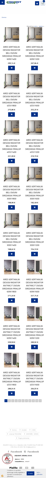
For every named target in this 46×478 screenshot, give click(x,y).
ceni (35, 26)
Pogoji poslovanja (23, 438)
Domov (4, 17)
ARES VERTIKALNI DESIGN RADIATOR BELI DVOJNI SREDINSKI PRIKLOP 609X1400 (11, 53)
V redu (30, 473)
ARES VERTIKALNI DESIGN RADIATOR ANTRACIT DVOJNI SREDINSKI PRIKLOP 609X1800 (11, 285)
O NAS (34, 430)
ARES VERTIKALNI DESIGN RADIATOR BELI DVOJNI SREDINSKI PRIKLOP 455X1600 (34, 99)
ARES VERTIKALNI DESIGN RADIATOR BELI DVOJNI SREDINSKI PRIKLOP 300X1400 (11, 239)
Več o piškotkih (39, 473)
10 (37, 400)
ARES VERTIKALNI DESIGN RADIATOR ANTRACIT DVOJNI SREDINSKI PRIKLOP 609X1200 (34, 332)
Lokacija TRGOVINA (15, 434)
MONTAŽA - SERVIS (32, 434)
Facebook (16, 451)
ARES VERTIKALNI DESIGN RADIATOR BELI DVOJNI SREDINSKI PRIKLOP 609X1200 (34, 53)
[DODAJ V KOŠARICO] (11, 68)
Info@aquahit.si (31, 447)
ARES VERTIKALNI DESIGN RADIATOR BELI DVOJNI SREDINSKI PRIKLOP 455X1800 (11, 99)
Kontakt (24, 430)
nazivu (41, 26)
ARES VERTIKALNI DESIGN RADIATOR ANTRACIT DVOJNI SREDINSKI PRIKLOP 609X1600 (34, 285)
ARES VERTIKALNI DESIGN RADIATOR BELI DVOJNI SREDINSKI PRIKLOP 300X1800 (11, 192)
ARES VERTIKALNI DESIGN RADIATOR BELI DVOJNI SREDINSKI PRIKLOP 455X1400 (11, 146)
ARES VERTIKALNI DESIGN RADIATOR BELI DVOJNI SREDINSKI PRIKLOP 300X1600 (34, 192)
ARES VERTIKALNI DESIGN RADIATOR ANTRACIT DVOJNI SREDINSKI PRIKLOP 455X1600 (34, 378)
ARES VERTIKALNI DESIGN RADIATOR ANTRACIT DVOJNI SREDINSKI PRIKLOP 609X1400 (11, 332)
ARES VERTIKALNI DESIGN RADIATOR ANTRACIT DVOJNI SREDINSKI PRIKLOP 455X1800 (11, 378)
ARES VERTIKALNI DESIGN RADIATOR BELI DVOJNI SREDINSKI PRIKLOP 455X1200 (34, 146)
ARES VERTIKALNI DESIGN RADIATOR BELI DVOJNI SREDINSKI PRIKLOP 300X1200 (34, 239)
